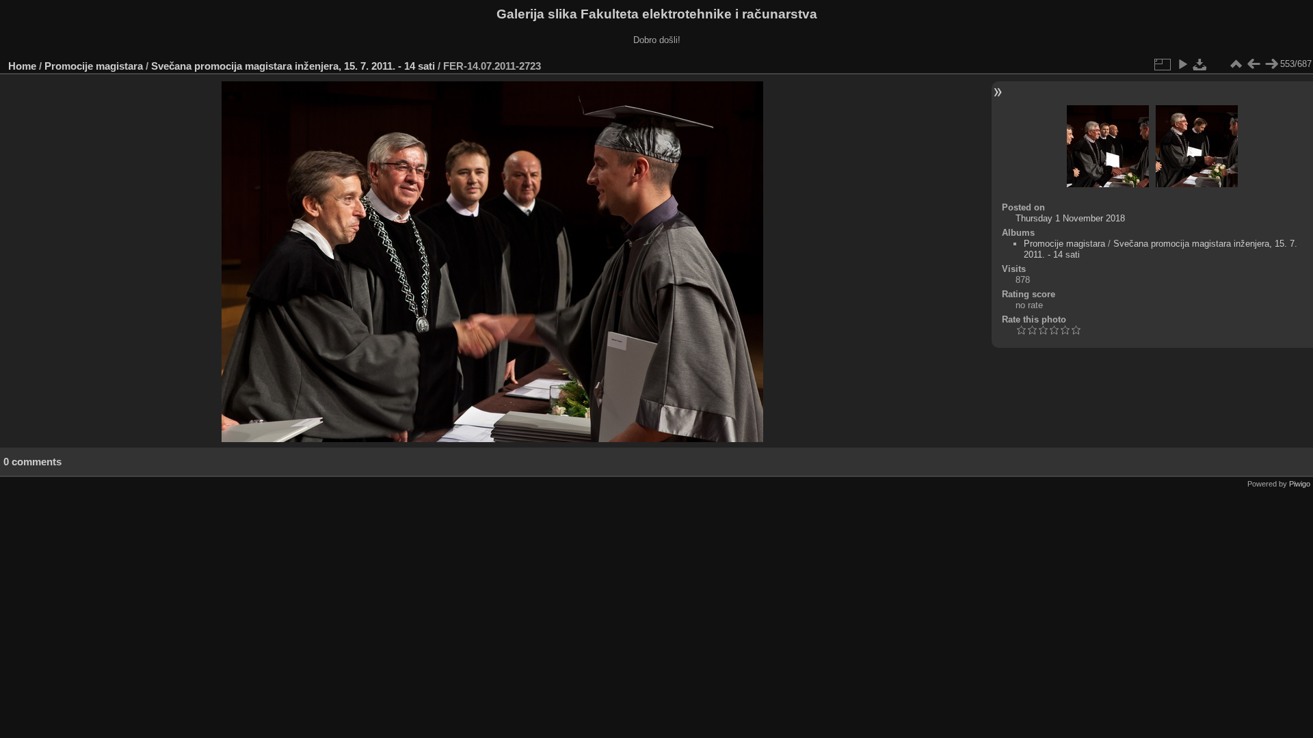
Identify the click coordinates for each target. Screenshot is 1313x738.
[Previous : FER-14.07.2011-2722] (1253, 64)
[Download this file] (1200, 64)
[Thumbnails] (1236, 64)
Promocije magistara (93, 66)
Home (22, 66)
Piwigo (1299, 484)
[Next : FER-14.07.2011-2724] (1271, 64)
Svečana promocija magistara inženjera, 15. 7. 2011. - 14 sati (293, 66)
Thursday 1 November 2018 (1070, 218)
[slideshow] (1182, 64)
